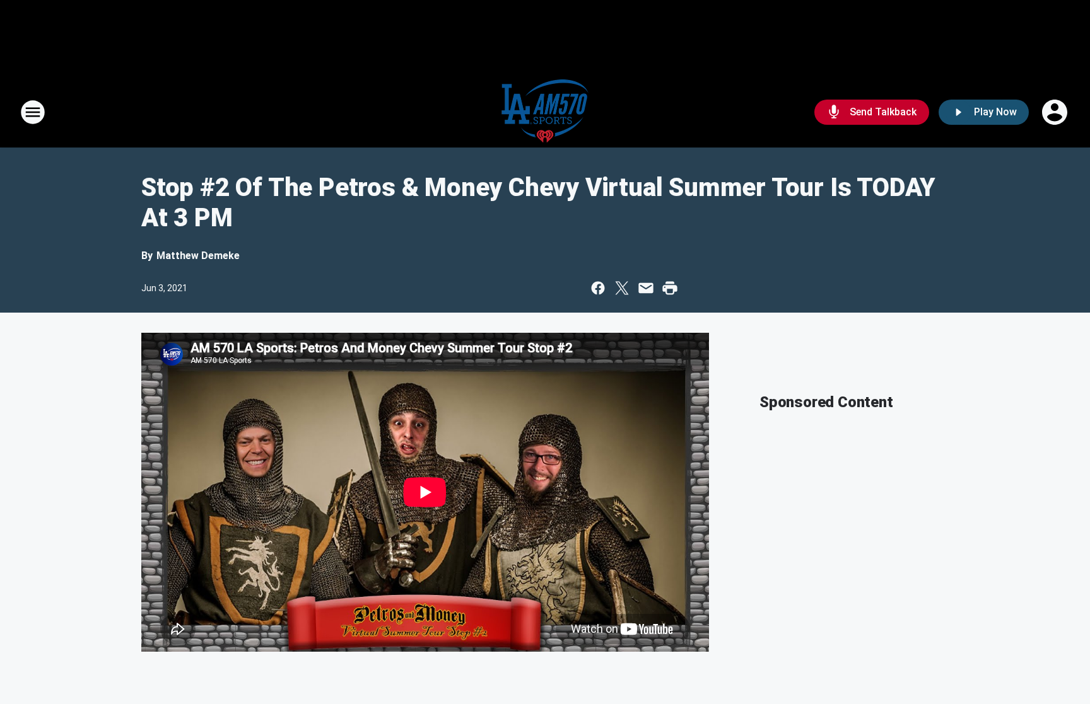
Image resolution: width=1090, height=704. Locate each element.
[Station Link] (545, 112)
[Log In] (1056, 112)
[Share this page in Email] (646, 288)
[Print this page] (670, 288)
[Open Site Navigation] (32, 112)
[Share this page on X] (622, 288)
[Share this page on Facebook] (598, 288)
